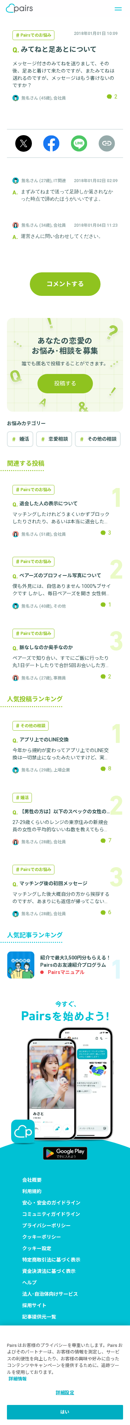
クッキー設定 (36, 1248)
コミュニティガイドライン (51, 1214)
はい (64, 1412)
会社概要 (32, 1180)
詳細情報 (18, 1378)
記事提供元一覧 (39, 1317)
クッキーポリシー (41, 1237)
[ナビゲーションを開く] (116, 8)
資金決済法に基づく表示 (49, 1271)
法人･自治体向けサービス (50, 1294)
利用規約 (32, 1191)
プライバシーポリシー (46, 1225)
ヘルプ (29, 1282)
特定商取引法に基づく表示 (51, 1260)
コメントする (65, 284)
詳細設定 (65, 1392)
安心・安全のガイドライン (51, 1203)
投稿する (65, 383)
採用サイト (34, 1305)
